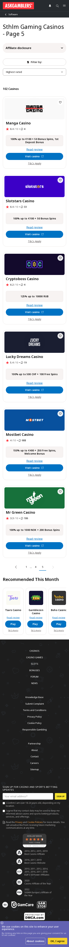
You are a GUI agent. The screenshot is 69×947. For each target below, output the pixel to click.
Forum (34, 676)
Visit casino (32, 156)
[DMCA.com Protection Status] (34, 916)
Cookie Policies (35, 822)
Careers (34, 762)
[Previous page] (17, 567)
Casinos (34, 650)
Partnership (34, 743)
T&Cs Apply (34, 163)
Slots (34, 663)
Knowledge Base (34, 697)
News (34, 683)
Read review (34, 149)
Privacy (18, 822)
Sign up (61, 796)
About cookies (35, 941)
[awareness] (22, 904)
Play (13, 624)
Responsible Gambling (34, 729)
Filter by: (36, 62)
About (34, 749)
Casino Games (34, 657)
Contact (35, 756)
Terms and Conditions (34, 710)
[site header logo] (18, 5)
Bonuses (34, 670)
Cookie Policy (34, 723)
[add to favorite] (60, 102)
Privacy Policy (34, 716)
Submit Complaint (34, 703)
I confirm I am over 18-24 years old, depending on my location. (33, 804)
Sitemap (34, 769)
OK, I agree (57, 941)
